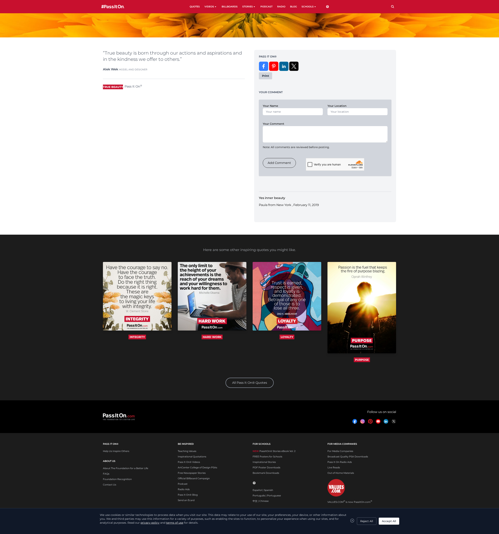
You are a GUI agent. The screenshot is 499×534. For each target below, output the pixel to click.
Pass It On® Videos (189, 462)
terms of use (174, 522)
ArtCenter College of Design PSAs (197, 467)
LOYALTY (287, 337)
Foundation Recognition (117, 479)
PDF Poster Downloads (266, 467)
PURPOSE (362, 360)
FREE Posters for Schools (267, 456)
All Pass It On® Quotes (249, 383)
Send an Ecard (186, 500)
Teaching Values (187, 451)
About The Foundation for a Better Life (125, 468)
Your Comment (273, 124)
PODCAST (266, 6)
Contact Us (109, 484)
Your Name (270, 106)
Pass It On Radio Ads (339, 462)
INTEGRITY (137, 337)
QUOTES (195, 6)
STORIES (247, 6)
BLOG (293, 6)
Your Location (337, 106)
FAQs (106, 473)
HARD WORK (212, 337)
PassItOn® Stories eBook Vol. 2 (274, 451)
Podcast (183, 483)
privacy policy (150, 522)
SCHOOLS (308, 6)
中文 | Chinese (261, 501)
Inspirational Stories (264, 462)
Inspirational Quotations (192, 456)
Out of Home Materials (340, 472)
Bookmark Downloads (266, 472)
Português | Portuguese (267, 495)
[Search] (392, 6)
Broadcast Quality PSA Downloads (347, 456)
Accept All (389, 521)
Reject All (366, 521)
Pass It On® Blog (188, 494)
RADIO (281, 6)
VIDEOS (209, 6)
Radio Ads (184, 489)
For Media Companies (340, 451)
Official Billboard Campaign (194, 478)
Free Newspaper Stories (192, 472)
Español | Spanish (263, 490)
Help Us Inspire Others (116, 451)
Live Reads (333, 467)
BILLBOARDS (230, 6)
